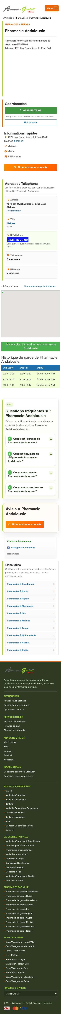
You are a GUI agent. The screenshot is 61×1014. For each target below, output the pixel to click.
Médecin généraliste (15, 795)
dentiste (9, 804)
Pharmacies (21, 18)
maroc (8, 790)
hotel (7, 821)
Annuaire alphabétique (15, 700)
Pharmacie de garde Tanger (19, 904)
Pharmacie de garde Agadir (19, 913)
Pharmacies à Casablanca (18, 850)
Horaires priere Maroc (14, 721)
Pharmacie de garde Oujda (18, 917)
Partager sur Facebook (22, 547)
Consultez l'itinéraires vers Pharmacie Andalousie (32, 346)
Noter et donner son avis (32, 167)
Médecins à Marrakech (16, 854)
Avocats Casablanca (15, 799)
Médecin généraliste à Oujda (19, 876)
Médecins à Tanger (14, 858)
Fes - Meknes (12, 955)
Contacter (32, 122)
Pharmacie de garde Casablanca (21, 891)
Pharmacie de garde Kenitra (19, 922)
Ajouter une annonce (14, 709)
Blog (6, 746)
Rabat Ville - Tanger (15, 959)
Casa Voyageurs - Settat (17, 981)
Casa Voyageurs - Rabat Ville (19, 942)
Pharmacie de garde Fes (17, 909)
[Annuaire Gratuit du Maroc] (30, 9)
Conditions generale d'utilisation (19, 771)
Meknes (11, 223)
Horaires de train (12, 726)
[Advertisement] (30, 70)
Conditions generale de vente (18, 776)
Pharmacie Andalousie (40, 18)
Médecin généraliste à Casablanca (22, 841)
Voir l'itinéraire (14, 210)
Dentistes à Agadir (14, 867)
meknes (9, 830)
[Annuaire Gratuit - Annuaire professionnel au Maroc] (30, 670)
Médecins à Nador (14, 880)
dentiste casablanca (15, 817)
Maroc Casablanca (14, 812)
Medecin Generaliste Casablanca (21, 808)
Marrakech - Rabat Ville (17, 964)
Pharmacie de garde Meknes (19, 926)
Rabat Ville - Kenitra (15, 972)
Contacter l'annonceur (19, 541)
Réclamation (13, 553)
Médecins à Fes (13, 871)
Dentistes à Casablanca (17, 863)
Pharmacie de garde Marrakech (21, 900)
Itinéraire (18, 141)
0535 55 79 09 (32, 110)
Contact (7, 751)
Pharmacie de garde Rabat (18, 896)
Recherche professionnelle (17, 705)
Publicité (8, 755)
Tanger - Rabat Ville (15, 950)
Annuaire (7, 18)
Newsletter (9, 759)
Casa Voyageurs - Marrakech (19, 946)
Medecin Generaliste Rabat (19, 825)
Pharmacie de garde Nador (18, 931)
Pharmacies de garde (14, 730)
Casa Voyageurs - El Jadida (19, 977)
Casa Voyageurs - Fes (16, 968)
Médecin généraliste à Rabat (19, 845)
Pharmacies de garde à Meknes (40, 286)
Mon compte (10, 742)
